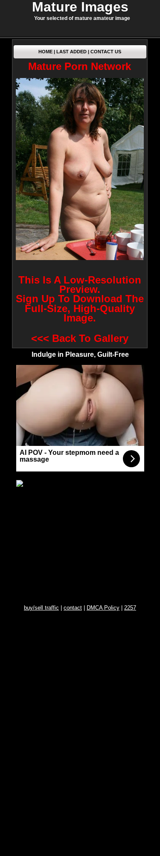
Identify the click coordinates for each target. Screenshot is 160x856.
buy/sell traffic (41, 607)
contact (73, 607)
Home (45, 51)
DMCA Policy (103, 607)
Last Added (71, 51)
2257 (130, 607)
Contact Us (105, 51)
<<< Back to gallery (79, 338)
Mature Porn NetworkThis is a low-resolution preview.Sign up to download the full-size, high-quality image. (80, 192)
